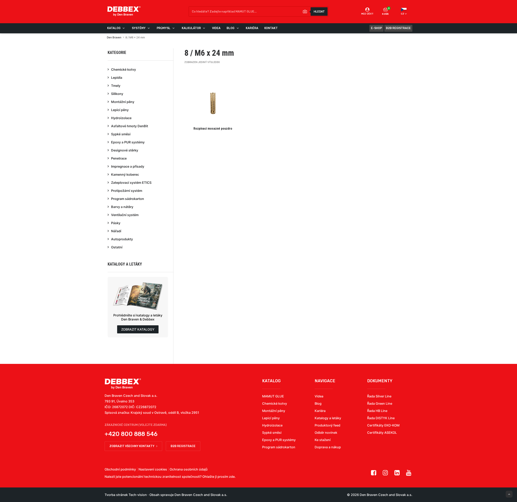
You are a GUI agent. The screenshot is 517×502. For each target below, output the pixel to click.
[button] (212, 102)
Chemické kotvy (274, 403)
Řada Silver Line (379, 396)
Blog (318, 403)
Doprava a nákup (328, 447)
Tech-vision (138, 495)
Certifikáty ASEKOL (382, 433)
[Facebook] (373, 474)
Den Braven (114, 37)
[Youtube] (408, 474)
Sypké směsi (272, 433)
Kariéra (320, 411)
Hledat (319, 11)
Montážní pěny (273, 411)
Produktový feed (327, 425)
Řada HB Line (377, 411)
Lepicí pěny (271, 418)
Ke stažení (323, 440)
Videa (319, 396)
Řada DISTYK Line (381, 418)
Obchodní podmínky (120, 469)
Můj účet (367, 14)
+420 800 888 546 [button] (131, 434)
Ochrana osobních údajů (189, 469)
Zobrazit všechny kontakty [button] (131, 446)
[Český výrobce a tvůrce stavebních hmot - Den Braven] (123, 383)
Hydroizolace (272, 425)
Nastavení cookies (153, 469)
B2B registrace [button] (183, 446)
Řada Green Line (379, 403)
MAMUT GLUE (273, 396)
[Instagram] (385, 474)
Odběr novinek (326, 433)
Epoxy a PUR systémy (279, 440)
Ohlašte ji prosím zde (218, 477)
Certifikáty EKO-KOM (383, 425)
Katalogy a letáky (328, 418)
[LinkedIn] (397, 474)
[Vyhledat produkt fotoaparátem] (305, 11)
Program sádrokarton (278, 447)
